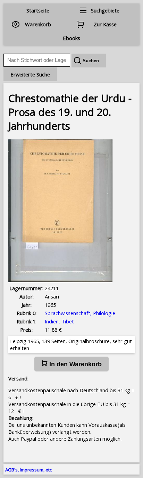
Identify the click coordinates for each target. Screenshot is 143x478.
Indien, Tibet (59, 321)
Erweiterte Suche (30, 74)
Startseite (37, 10)
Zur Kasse (105, 24)
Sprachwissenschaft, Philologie (80, 313)
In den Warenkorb (75, 364)
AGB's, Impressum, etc (28, 470)
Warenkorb (38, 24)
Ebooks (71, 38)
